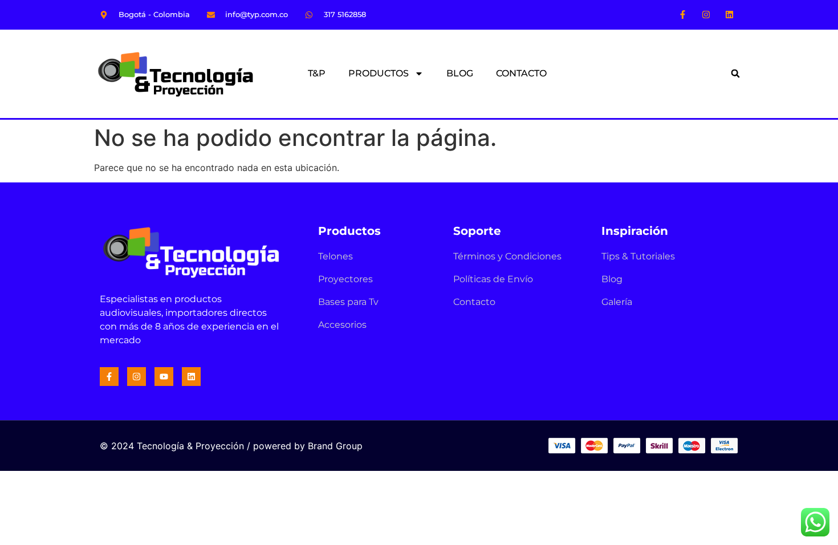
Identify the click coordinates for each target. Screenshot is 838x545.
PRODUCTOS (378, 73)
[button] (735, 73)
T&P (317, 73)
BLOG (459, 73)
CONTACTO (521, 73)
